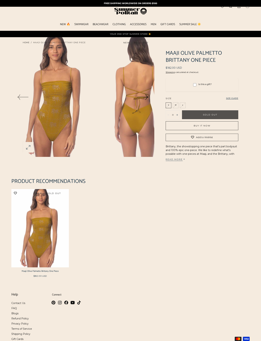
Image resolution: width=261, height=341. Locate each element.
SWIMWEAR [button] (81, 25)
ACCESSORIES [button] (138, 25)
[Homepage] (130, 11)
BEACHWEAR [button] (100, 25)
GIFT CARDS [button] (168, 25)
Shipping (170, 72)
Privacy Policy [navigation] (20, 323)
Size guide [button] (232, 98)
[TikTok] (79, 302)
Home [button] (26, 42)
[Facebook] (66, 302)
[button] (28, 147)
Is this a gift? (205, 84)
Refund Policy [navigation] (20, 318)
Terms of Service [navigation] (21, 328)
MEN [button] (153, 25)
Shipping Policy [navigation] (20, 334)
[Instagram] (60, 302)
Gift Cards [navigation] (17, 339)
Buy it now (202, 125)
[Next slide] (143, 97)
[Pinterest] (53, 302)
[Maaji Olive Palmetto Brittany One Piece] (40, 228)
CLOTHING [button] (119, 25)
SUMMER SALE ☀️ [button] (190, 25)
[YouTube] (72, 302)
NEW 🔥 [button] (65, 25)
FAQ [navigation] (14, 308)
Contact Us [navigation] (18, 303)
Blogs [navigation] (14, 313)
